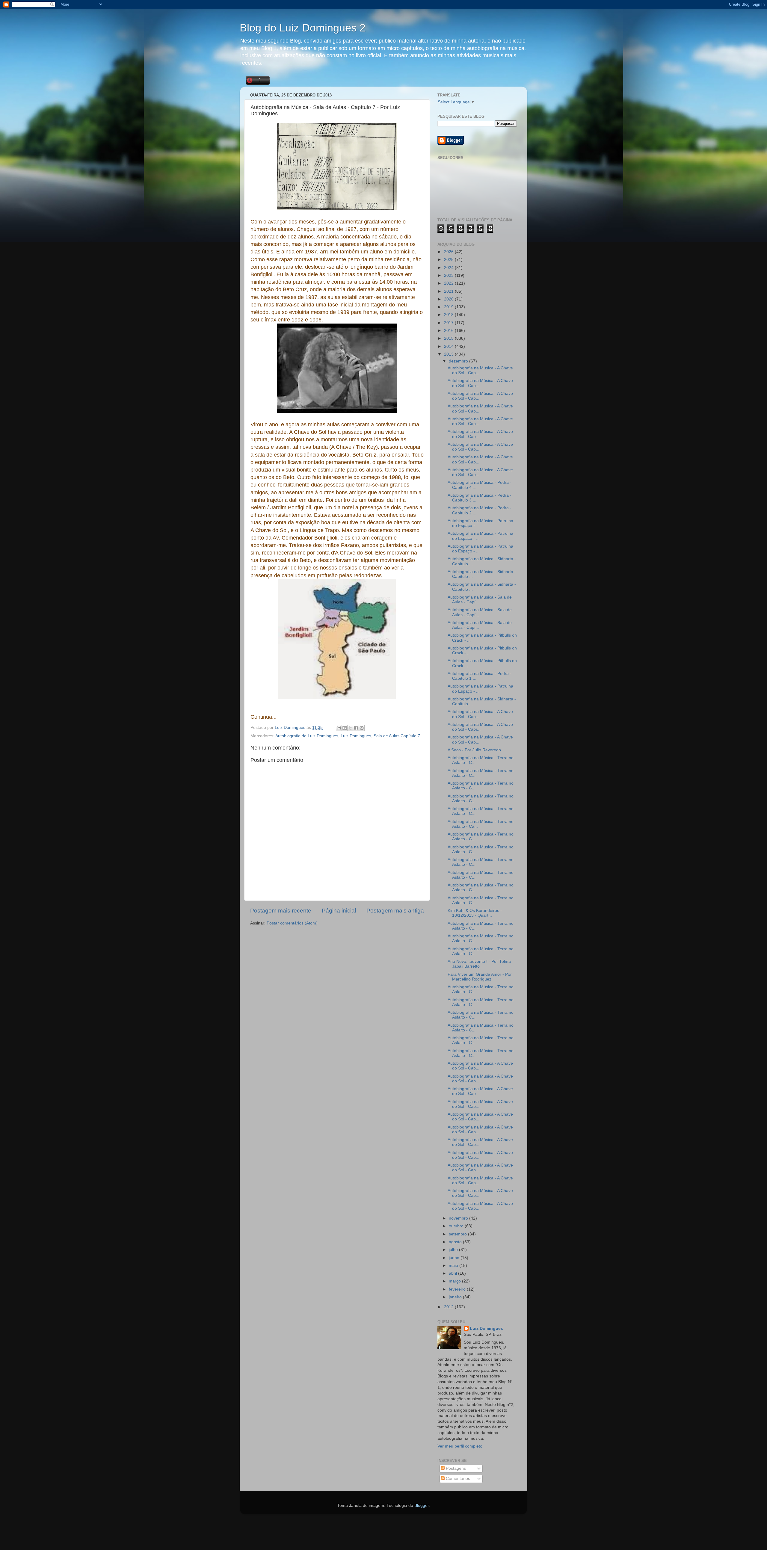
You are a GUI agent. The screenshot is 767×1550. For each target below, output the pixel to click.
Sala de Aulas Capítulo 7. (397, 736)
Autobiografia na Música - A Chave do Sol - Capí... (480, 727)
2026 (449, 252)
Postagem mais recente (280, 910)
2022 (449, 283)
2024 (449, 267)
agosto (456, 1242)
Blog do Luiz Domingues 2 (303, 28)
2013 (449, 354)
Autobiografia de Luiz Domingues (306, 736)
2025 (449, 259)
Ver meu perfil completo (459, 1446)
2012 (449, 1307)
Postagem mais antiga (395, 910)
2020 (449, 299)
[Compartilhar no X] (350, 728)
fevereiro (458, 1289)
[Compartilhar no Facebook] (356, 728)
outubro (457, 1226)
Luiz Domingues (356, 736)
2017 (449, 323)
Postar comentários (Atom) (292, 923)
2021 (449, 291)
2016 (449, 330)
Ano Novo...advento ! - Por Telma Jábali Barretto (479, 964)
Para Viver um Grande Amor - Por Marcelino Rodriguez (480, 976)
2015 (449, 338)
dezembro (459, 361)
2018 (449, 314)
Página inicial (339, 910)
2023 (449, 275)
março (455, 1281)
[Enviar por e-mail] (339, 728)
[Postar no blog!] (345, 728)
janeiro (456, 1297)
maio (454, 1265)
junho (454, 1258)
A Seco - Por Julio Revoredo (474, 750)
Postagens (455, 1468)
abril (453, 1273)
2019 (449, 307)
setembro (458, 1234)
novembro (459, 1218)
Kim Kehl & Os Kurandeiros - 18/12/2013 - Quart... (475, 913)
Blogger (421, 1505)
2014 (449, 346)
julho (454, 1249)
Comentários (457, 1478)
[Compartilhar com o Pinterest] (362, 728)
